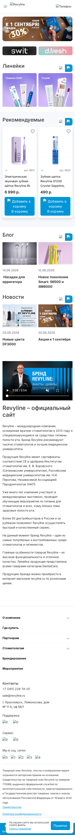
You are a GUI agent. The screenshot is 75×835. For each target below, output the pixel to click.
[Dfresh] (55, 51)
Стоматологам (13, 648)
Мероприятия (12, 668)
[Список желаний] (33, 131)
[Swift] (19, 51)
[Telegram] (16, 723)
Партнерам (10, 638)
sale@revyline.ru (13, 695)
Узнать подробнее (20, 829)
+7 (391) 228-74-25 (16, 689)
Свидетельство (11, 807)
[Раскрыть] (67, 618)
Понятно (60, 826)
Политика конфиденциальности (21, 813)
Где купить (10, 628)
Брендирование (14, 658)
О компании (11, 617)
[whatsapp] (5, 723)
